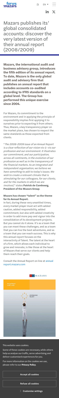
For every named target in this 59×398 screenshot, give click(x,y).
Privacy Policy (29, 364)
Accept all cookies (29, 374)
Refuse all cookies (29, 383)
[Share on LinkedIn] (47, 11)
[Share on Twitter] (54, 11)
